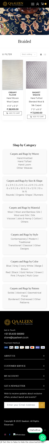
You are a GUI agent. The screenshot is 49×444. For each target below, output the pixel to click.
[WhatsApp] (19, 435)
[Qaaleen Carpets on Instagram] (5, 434)
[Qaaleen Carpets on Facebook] (10, 434)
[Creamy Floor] (12, 75)
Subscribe (42, 405)
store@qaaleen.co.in (16, 337)
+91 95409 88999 (14, 334)
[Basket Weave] (36, 75)
